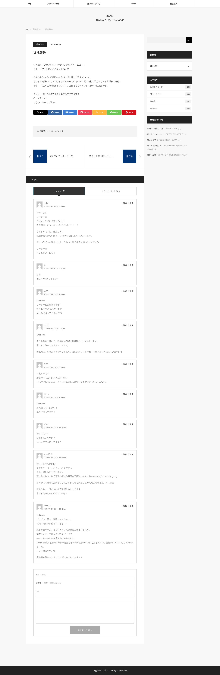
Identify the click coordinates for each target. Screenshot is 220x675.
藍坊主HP (174, 4)
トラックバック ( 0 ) (111, 191)
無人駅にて (151, 140)
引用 (131, 203)
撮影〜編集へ (152, 155)
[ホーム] (29, 3)
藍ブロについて (93, 4)
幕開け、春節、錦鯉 (155, 129)
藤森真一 (40, 44)
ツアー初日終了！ (154, 146)
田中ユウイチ (170, 94)
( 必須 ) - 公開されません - (49, 583)
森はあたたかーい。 (155, 134)
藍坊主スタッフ (170, 87)
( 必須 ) (41, 574)
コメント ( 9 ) (59, 191)
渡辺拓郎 (170, 108)
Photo (133, 4)
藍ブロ (110, 15)
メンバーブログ (53, 4)
